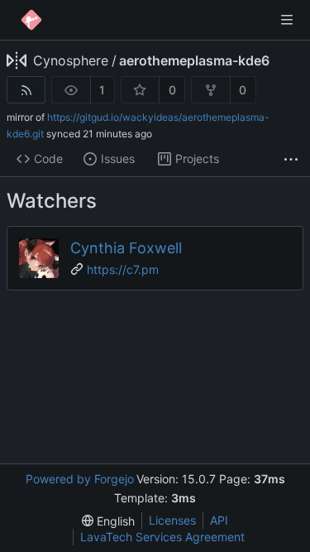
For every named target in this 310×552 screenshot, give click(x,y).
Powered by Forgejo (80, 479)
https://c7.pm (123, 269)
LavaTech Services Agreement (162, 537)
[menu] (108, 521)
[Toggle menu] (287, 20)
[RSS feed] (26, 89)
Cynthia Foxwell (126, 248)
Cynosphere (70, 60)
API (219, 520)
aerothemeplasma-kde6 (194, 60)
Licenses (172, 520)
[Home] (31, 20)
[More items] (291, 159)
